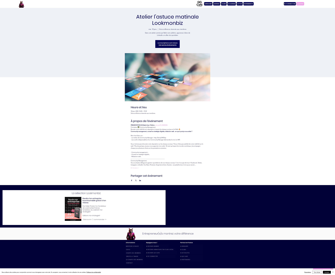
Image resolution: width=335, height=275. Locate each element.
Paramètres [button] (307, 272)
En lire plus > (135, 168)
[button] (224, 3)
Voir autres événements (167, 45)
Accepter (326, 272)
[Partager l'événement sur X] (136, 180)
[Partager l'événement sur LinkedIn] (140, 180)
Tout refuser (317, 272)
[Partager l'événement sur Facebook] (131, 180)
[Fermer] (333, 272)
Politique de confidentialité (93, 272)
